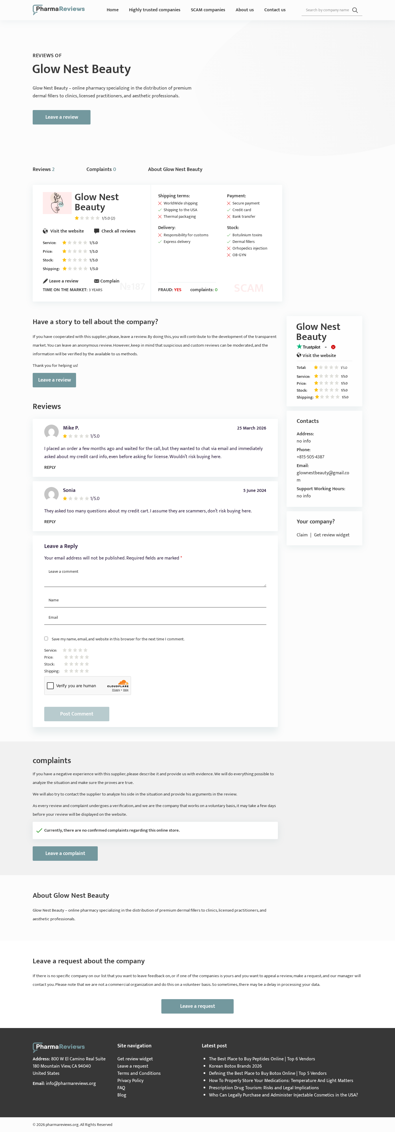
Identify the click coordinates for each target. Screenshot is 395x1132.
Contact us (275, 10)
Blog (121, 1095)
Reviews (44, 169)
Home (113, 10)
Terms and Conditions (139, 1073)
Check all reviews (118, 231)
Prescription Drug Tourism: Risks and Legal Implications (264, 1088)
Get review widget (332, 535)
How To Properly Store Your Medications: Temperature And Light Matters (281, 1081)
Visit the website (66, 231)
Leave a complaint (65, 853)
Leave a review (61, 117)
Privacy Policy (130, 1081)
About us (245, 10)
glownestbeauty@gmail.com (323, 476)
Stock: (48, 260)
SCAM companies (208, 10)
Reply (50, 467)
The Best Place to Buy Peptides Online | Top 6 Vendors (262, 1059)
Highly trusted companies (154, 10)
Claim (302, 535)
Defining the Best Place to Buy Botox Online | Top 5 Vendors (268, 1073)
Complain (109, 281)
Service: (49, 242)
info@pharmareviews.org (71, 1084)
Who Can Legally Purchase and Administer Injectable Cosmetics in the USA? (283, 1095)
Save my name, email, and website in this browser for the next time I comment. (118, 639)
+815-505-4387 (310, 457)
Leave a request (197, 1006)
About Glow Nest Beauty (175, 169)
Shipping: (51, 268)
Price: (47, 251)
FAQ (121, 1088)
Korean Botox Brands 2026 (235, 1066)
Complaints (101, 169)
